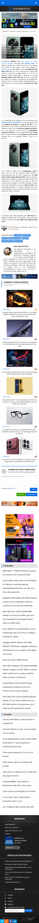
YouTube (10, 901)
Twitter (10, 898)
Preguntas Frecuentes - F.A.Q (13, 831)
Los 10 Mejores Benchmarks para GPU (18, 807)
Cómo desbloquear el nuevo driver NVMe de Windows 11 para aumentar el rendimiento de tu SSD (20, 743)
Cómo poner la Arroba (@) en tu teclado (19, 791)
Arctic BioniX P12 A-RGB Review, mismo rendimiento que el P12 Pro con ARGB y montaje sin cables (19, 633)
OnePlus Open (18, 241)
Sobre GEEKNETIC (10, 824)
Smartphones (26, 235)
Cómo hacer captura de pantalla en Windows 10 (19, 861)
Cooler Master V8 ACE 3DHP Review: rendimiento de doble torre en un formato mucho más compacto (17, 687)
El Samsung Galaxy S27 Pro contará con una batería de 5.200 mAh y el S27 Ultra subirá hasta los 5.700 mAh (19, 344)
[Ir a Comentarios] (23, 56)
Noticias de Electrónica (22, 31)
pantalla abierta (7, 69)
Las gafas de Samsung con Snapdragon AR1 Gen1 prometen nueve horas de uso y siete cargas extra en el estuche (19, 431)
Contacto (7, 834)
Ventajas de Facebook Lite (12, 882)
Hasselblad (25, 238)
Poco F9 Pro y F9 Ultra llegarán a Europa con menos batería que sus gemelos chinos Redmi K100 (19, 460)
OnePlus (4, 238)
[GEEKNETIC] (19, 8)
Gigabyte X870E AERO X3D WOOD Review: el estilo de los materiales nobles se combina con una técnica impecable (20, 602)
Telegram (10, 904)
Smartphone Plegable (14, 238)
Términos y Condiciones (12, 827)
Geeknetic (6, 31)
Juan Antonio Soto (9, 56)
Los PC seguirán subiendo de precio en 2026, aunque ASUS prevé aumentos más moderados (19, 373)
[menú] (3, 3)
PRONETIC (30, 919)
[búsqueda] (36, 3)
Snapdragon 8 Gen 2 (7, 241)
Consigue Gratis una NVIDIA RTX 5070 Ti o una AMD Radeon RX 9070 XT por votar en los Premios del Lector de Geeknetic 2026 (19, 314)
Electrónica (13, 31)
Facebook (10, 895)
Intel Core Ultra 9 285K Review (15, 660)
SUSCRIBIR (29, 910)
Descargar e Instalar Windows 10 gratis (16, 864)
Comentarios (14, 229)
